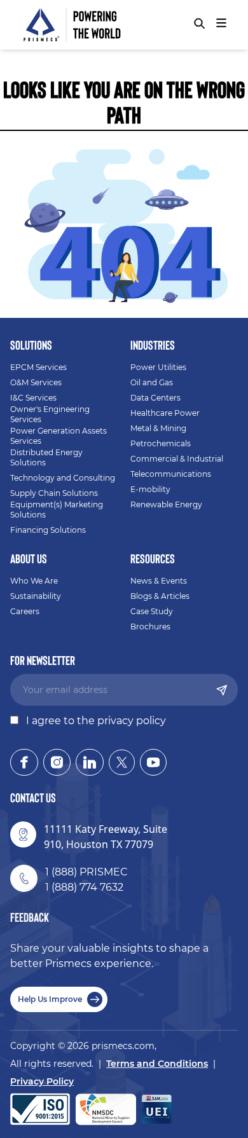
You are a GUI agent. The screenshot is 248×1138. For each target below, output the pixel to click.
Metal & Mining (158, 428)
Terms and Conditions (157, 1063)
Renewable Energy (166, 504)
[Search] (199, 23)
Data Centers (155, 397)
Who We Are (34, 581)
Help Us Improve (50, 999)
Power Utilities (158, 367)
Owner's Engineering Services (50, 414)
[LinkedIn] (90, 762)
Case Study (151, 611)
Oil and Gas (151, 382)
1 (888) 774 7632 (84, 887)
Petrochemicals (160, 443)
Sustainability (35, 596)
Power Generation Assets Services (58, 436)
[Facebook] (24, 762)
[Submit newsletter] (222, 690)
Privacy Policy (42, 1081)
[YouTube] (153, 762)
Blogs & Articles (159, 596)
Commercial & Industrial (176, 458)
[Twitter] (122, 762)
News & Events (158, 581)
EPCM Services (38, 367)
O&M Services (36, 382)
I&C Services (33, 397)
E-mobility (150, 489)
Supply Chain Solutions (54, 493)
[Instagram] (57, 762)
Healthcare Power (165, 413)
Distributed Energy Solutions (46, 457)
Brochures (150, 626)
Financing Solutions (48, 530)
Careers (24, 611)
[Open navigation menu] (221, 23)
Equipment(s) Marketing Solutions (56, 509)
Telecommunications (170, 474)
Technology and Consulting (62, 478)
